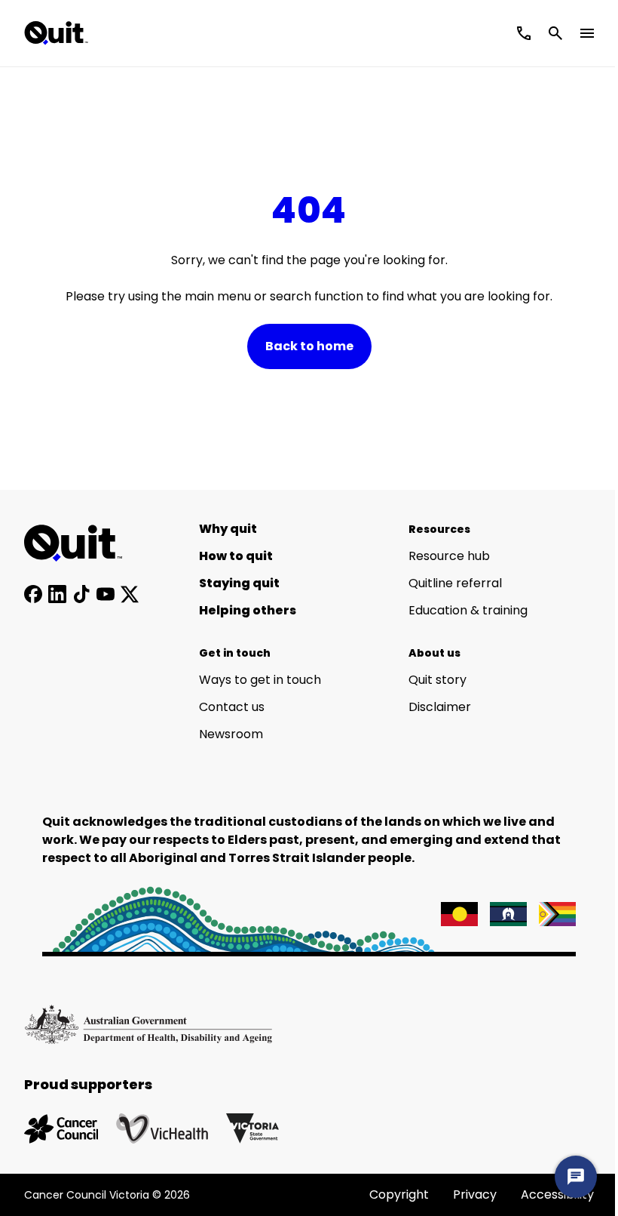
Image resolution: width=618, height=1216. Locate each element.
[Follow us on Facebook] (33, 594)
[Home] (81, 543)
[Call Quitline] (524, 33)
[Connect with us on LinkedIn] (57, 594)
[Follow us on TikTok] (81, 594)
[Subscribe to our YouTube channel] (105, 594)
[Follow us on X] (130, 594)
